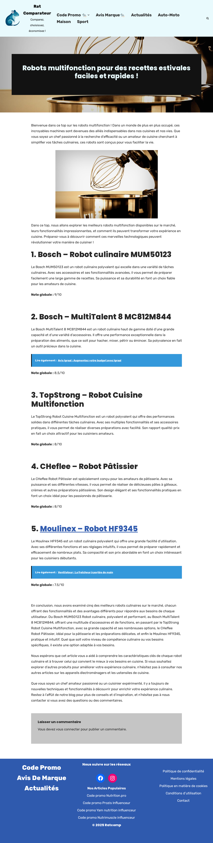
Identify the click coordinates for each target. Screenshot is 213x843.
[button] (89, 15)
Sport (82, 21)
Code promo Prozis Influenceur (106, 803)
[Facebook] (100, 778)
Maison (64, 21)
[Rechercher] (207, 18)
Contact (183, 801)
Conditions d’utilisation (183, 793)
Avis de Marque (41, 778)
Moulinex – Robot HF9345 (89, 528)
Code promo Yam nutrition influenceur (106, 810)
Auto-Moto (169, 15)
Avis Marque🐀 (110, 15)
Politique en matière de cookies (183, 786)
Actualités (141, 15)
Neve (6, 838)
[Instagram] (112, 778)
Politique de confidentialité (183, 771)
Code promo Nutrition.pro (106, 796)
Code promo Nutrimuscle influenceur (106, 818)
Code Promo (41, 767)
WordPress (41, 838)
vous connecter (68, 729)
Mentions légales (183, 779)
